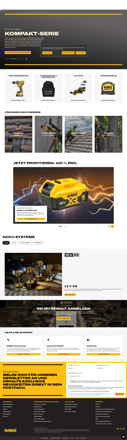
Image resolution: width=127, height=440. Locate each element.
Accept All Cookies (81, 52)
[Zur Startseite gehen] (10, 430)
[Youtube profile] (123, 429)
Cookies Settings (47, 52)
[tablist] (63, 243)
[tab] (6, 243)
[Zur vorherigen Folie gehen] (109, 226)
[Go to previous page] (5, 59)
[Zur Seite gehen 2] (63, 226)
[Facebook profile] (117, 429)
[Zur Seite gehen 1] (60, 226)
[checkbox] (68, 381)
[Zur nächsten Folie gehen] (112, 226)
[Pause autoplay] (26, 59)
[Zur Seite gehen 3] (66, 226)
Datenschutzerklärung (100, 393)
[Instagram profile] (120, 429)
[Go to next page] (22, 59)
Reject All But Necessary (68, 52)
